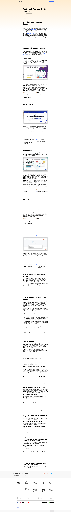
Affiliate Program (51, 490)
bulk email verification (28, 343)
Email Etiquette (27, 489)
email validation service (31, 40)
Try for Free (51, 1)
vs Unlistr (43, 492)
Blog (26, 481)
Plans (35, 1)
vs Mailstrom (43, 490)
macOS (50, 482)
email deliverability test (30, 33)
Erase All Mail (35, 483)
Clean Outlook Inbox (36, 492)
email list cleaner (33, 29)
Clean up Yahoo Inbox (36, 491)
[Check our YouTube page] (28, 502)
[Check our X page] (23, 502)
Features (32, 1)
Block (34, 487)
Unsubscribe (35, 481)
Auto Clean (18, 481)
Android (50, 483)
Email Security (27, 488)
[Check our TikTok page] (25, 502)
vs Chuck (43, 491)
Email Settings (27, 487)
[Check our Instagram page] (20, 502)
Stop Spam (34, 482)
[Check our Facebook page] (17, 502)
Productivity (27, 484)
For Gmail (43, 482)
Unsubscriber (19, 482)
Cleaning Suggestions (20, 484)
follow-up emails (36, 235)
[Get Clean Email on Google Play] (51, 502)
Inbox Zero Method (44, 481)
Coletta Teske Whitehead (29, 13)
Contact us (50, 491)
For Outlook (43, 483)
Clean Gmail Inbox (35, 490)
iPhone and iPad (51, 481)
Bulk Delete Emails (35, 484)
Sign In (48, 1)
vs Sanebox (43, 489)
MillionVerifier (25, 152)
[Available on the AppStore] (44, 502)
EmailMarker (24, 201)
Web (49, 484)
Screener (18, 483)
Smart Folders (19, 487)
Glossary (26, 483)
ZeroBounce (24, 60)
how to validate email (28, 132)
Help (37, 1)
